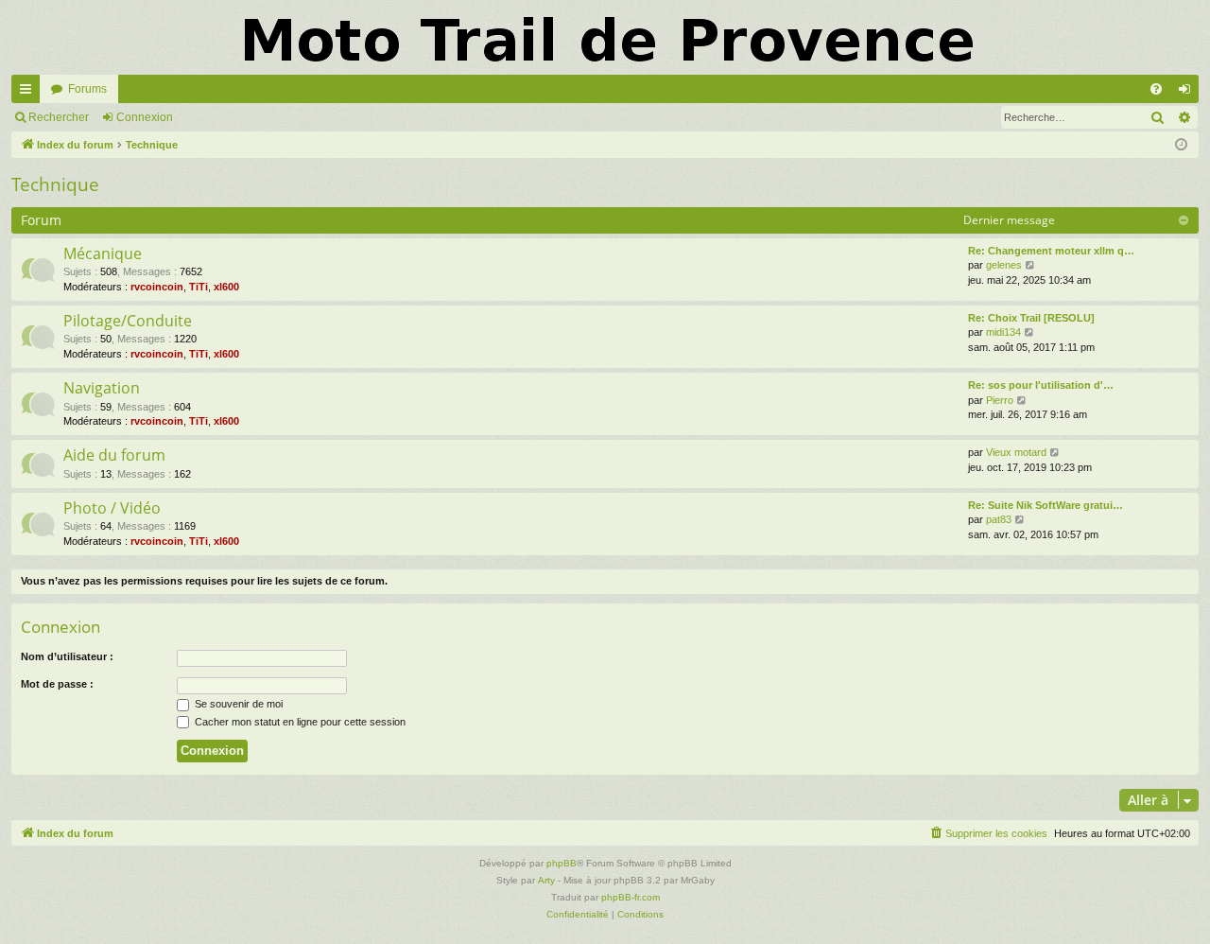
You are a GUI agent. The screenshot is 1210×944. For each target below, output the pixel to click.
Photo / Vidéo (112, 508)
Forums (87, 89)
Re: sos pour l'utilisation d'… (1041, 385)
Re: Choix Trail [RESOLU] (1031, 317)
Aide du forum (114, 455)
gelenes (1004, 265)
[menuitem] (1156, 89)
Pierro (999, 400)
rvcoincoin (156, 286)
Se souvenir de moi (237, 703)
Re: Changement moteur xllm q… (1051, 250)
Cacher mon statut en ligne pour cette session (299, 721)
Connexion (144, 117)
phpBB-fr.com (630, 897)
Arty (546, 880)
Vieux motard (1016, 452)
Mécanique (102, 253)
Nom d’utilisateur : (67, 656)
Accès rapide (29, 92)
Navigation (101, 387)
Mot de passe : (57, 684)
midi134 (1003, 332)
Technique (55, 184)
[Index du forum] (605, 37)
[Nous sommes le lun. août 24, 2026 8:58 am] (1181, 145)
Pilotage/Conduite (127, 320)
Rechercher (58, 117)
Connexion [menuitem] (1188, 92)
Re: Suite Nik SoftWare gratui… (1045, 505)
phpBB (561, 863)
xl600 (226, 286)
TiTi (198, 286)
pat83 (998, 519)
